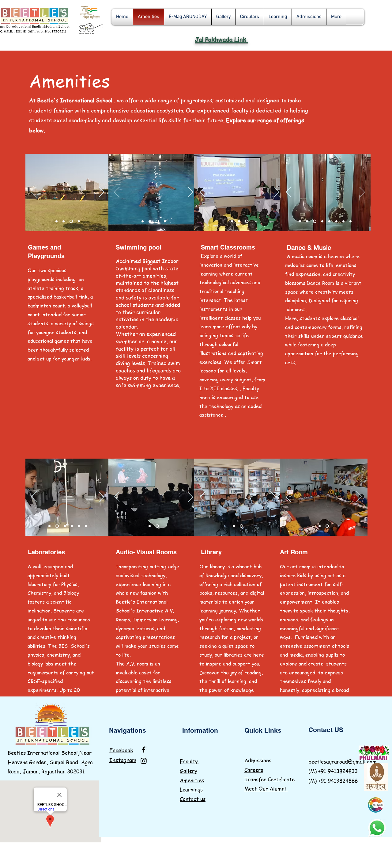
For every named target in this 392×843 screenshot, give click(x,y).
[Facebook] (144, 749)
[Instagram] (144, 761)
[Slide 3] (63, 221)
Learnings (191, 789)
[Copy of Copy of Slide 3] (246, 221)
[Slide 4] (71, 221)
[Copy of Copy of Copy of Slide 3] (329, 221)
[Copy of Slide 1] (57, 526)
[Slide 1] (56, 221)
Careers (253, 769)
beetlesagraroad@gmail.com (342, 761)
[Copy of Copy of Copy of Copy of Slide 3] (336, 221)
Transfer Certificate (269, 779)
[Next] (101, 192)
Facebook (121, 750)
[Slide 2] (307, 221)
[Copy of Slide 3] (239, 221)
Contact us (192, 799)
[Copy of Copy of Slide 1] (86, 526)
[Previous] (34, 192)
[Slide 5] (79, 221)
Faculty (189, 761)
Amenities (192, 780)
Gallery (188, 770)
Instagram (122, 760)
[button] (223, 17)
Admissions (257, 760)
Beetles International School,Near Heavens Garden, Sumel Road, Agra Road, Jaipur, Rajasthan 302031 (50, 762)
